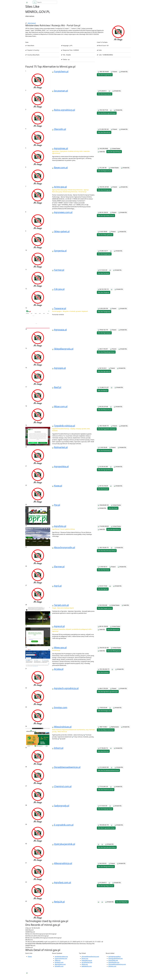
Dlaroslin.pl (60, 129)
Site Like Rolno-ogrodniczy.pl (107, 113)
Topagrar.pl (60, 308)
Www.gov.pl (60, 647)
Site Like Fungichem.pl (105, 75)
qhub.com (85, 964)
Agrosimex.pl (61, 148)
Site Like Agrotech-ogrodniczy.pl (108, 691)
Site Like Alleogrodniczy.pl (106, 866)
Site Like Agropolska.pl (105, 470)
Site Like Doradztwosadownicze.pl (108, 770)
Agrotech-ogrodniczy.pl (66, 688)
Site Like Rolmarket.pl (104, 450)
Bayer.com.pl (61, 167)
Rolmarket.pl (61, 447)
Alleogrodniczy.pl (63, 863)
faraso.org (85, 958)
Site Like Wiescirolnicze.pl (106, 730)
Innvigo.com (60, 707)
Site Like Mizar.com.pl (104, 410)
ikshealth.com (59, 966)
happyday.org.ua (87, 960)
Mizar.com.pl (60, 406)
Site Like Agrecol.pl (113, 629)
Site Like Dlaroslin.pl (104, 132)
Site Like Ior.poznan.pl (104, 94)
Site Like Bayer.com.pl (104, 171)
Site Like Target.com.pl (105, 608)
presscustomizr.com (61, 958)
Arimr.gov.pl (60, 186)
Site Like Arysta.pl (103, 672)
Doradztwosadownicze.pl (67, 767)
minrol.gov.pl (32, 23)
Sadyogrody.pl (61, 805)
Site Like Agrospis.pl (104, 371)
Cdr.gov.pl (59, 289)
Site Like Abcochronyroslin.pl (107, 551)
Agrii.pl (58, 585)
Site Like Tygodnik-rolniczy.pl (107, 429)
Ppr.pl (57, 504)
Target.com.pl (61, 605)
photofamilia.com (113, 962)
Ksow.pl (58, 485)
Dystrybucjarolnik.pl (64, 843)
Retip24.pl (59, 901)
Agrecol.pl (59, 626)
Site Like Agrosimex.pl (114, 151)
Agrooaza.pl (60, 329)
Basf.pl (57, 387)
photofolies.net (113, 960)
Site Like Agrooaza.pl (104, 333)
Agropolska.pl (61, 466)
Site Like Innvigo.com (104, 711)
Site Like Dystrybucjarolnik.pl (107, 847)
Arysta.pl (58, 668)
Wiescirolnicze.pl (63, 726)
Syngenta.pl (60, 250)
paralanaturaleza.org (61, 956)
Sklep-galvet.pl (62, 231)
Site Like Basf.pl (102, 390)
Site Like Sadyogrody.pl (105, 809)
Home (127, 2)
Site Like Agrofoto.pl (113, 529)
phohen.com (112, 966)
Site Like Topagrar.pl (104, 311)
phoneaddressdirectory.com (90, 956)
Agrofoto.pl (60, 526)
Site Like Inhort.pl (103, 751)
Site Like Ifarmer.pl (103, 570)
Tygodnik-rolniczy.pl (64, 425)
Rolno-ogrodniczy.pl (64, 109)
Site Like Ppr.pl (113, 508)
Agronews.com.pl (63, 212)
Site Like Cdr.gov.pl (103, 292)
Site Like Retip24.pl (122, 902)
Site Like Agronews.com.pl (106, 215)
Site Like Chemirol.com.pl (105, 790)
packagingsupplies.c (114, 956)
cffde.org (57, 960)
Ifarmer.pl (59, 566)
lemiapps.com (59, 962)
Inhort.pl (58, 747)
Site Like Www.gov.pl (113, 651)
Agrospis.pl (60, 367)
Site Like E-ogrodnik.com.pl (106, 828)
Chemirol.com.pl (63, 786)
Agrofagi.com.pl (62, 882)
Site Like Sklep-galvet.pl (105, 235)
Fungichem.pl (61, 71)
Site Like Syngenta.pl (104, 254)
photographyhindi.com (115, 958)
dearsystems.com (60, 964)
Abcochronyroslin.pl (64, 547)
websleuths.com (87, 966)
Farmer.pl (59, 269)
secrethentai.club (87, 962)
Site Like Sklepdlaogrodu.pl (106, 352)
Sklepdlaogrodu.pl (63, 348)
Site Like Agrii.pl (103, 589)
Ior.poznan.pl (61, 90)
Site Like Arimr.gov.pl (104, 190)
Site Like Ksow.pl (103, 489)
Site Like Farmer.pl (103, 273)
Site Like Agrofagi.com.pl (105, 886)
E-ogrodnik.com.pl (63, 824)
